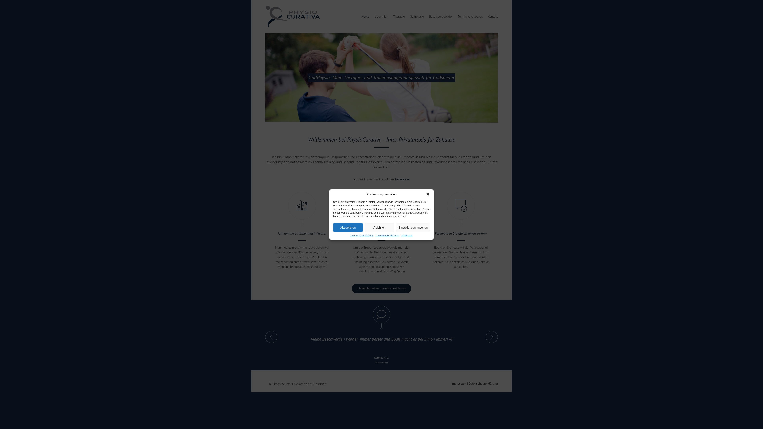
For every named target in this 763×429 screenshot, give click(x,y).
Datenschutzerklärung (362, 235)
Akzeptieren (348, 227)
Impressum (407, 235)
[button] (428, 194)
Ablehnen (379, 227)
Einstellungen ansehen (413, 227)
